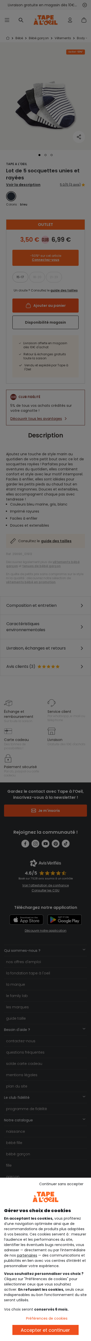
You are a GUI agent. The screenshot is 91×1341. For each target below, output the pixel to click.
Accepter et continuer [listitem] (45, 1330)
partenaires (27, 1255)
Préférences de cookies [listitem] (46, 1318)
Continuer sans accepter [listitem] (61, 1183)
